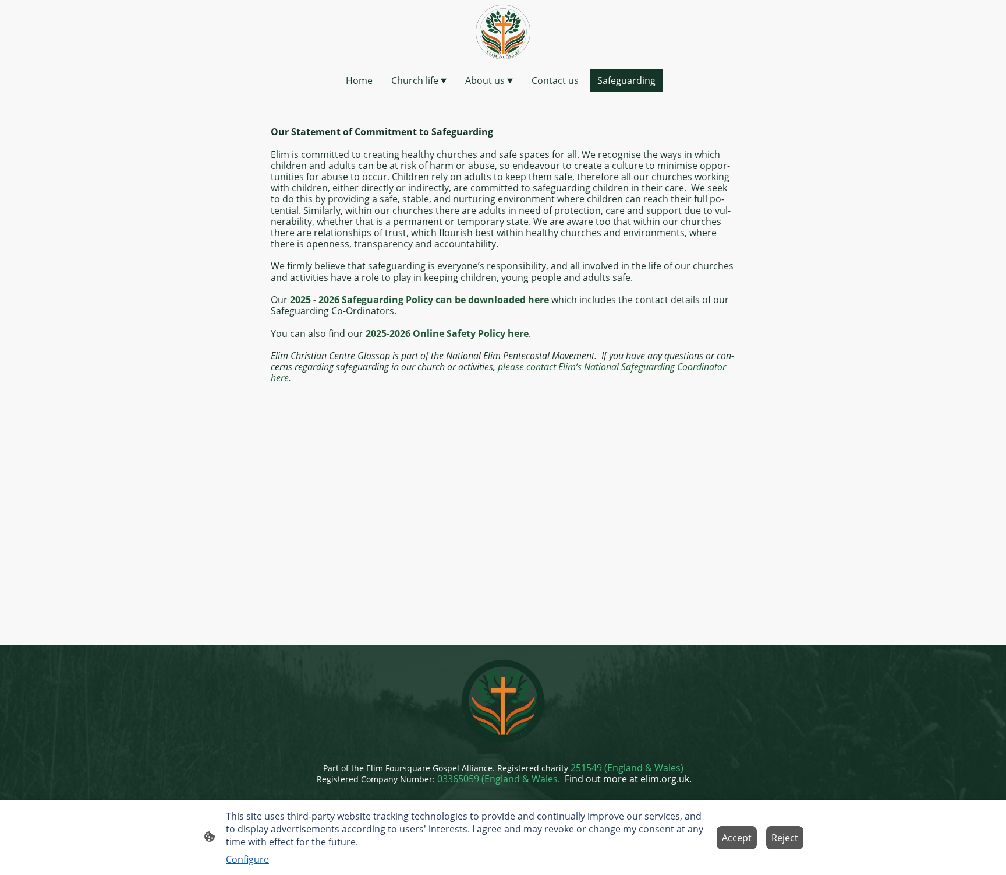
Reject (784, 837)
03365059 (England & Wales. (498, 778)
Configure (247, 859)
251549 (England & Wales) (627, 767)
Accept (737, 837)
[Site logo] (503, 32)
